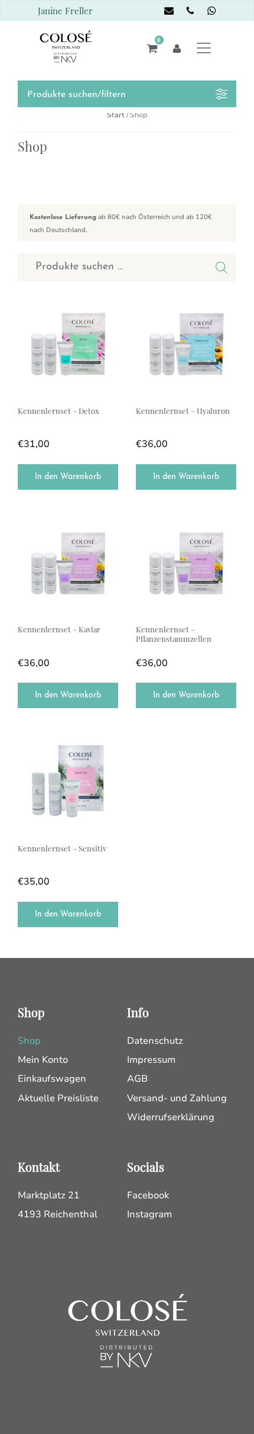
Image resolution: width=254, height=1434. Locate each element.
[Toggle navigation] (204, 48)
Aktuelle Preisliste (58, 1098)
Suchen (221, 267)
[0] (149, 47)
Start (116, 115)
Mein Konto (43, 1059)
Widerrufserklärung (170, 1117)
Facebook (148, 1195)
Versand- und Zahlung (177, 1098)
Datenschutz (155, 1040)
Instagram (149, 1214)
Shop (29, 1040)
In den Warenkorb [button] (68, 476)
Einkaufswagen (52, 1078)
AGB (137, 1078)
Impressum (151, 1059)
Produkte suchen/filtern (76, 94)
